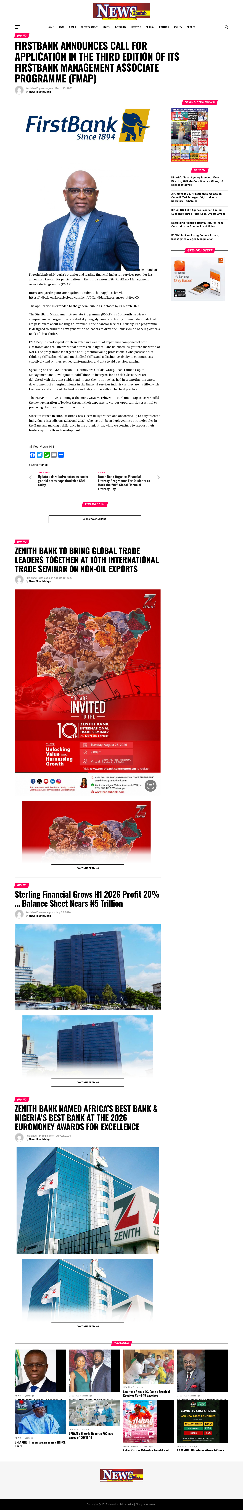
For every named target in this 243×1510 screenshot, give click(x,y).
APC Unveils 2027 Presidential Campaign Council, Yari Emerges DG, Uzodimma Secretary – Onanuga (196, 197)
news (61, 27)
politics (164, 27)
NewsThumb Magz (40, 91)
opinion (150, 27)
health (106, 27)
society (178, 27)
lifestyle (136, 27)
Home (51, 27)
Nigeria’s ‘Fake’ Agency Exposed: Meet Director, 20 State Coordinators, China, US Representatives (197, 181)
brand (72, 27)
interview (120, 27)
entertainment (89, 27)
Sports (191, 27)
